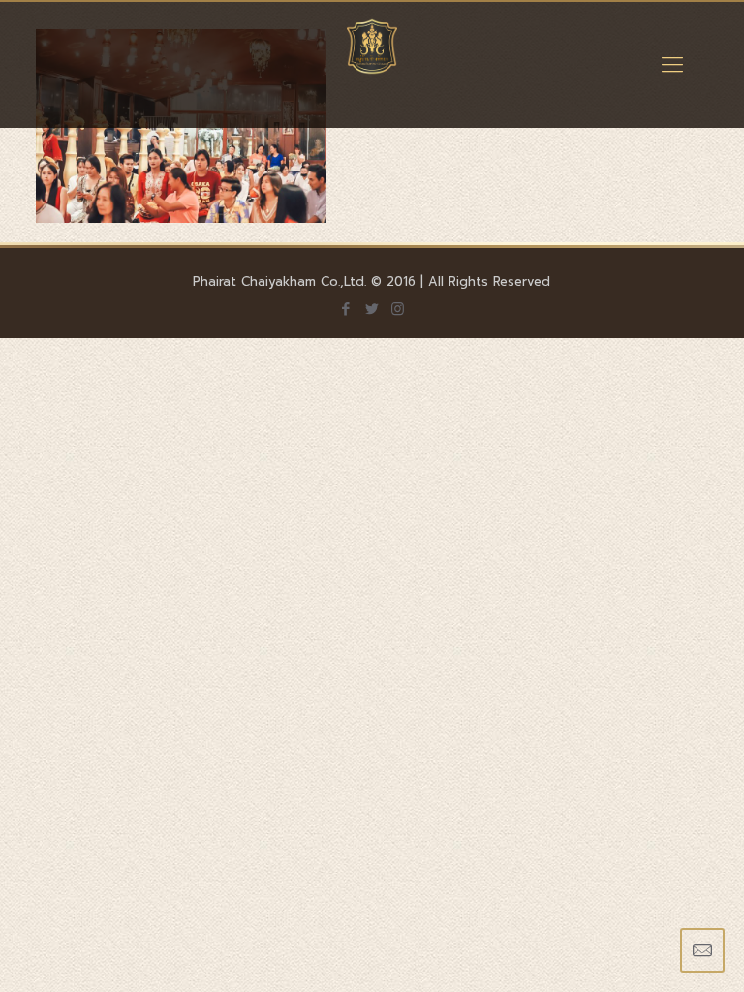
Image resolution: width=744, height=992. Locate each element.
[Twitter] (371, 309)
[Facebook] (345, 309)
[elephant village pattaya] (372, 65)
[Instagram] (398, 309)
